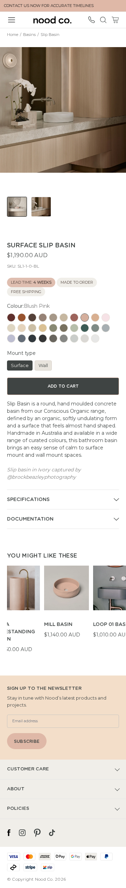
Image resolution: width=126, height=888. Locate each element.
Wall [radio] (43, 365)
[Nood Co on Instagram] (22, 833)
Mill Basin (58, 624)
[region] (66, 609)
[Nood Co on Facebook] (8, 833)
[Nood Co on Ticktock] (52, 833)
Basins (29, 34)
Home (12, 34)
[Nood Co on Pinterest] (37, 833)
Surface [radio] (20, 365)
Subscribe (27, 741)
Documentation (30, 519)
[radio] (11, 317)
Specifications (28, 499)
